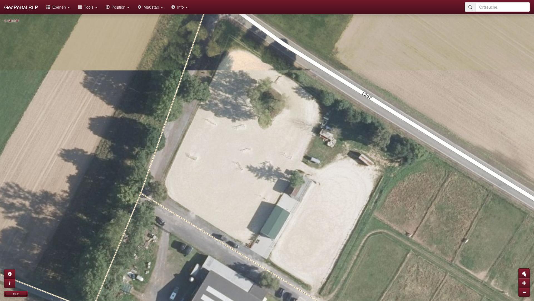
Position (119, 7)
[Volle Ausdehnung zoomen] (524, 273)
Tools (89, 7)
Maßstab (152, 7)
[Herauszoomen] (524, 292)
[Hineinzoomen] (524, 283)
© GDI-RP (11, 20)
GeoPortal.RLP (21, 7)
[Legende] (9, 283)
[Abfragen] (9, 274)
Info (181, 7)
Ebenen (59, 7)
